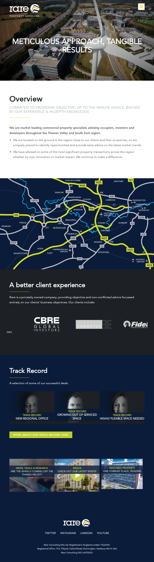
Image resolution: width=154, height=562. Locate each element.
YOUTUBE (103, 533)
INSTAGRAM (68, 533)
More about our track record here (40, 434)
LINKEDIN (86, 533)
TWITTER (50, 533)
